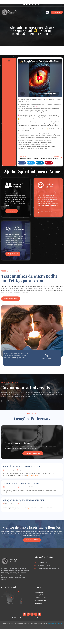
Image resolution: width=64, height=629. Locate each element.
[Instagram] (32, 4)
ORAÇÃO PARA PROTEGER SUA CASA (22, 466)
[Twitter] (28, 614)
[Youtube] (35, 614)
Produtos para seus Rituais (17, 442)
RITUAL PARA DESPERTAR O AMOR (21, 483)
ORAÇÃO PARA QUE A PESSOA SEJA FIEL (23, 500)
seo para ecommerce (55, 623)
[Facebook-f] (24, 614)
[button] (38, 4)
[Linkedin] (35, 4)
